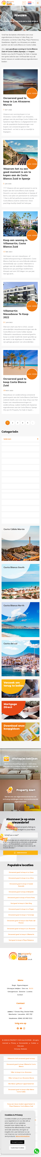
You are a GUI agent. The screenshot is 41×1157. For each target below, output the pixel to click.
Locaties (29, 992)
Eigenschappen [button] (22, 985)
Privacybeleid (15, 844)
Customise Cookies (17, 1148)
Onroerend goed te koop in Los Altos (21, 878)
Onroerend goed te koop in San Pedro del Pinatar (21, 922)
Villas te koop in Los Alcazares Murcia (21, 1078)
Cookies (33, 1043)
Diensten (22, 992)
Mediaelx (24, 1049)
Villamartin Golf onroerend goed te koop (21, 1058)
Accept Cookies (17, 1142)
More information (23, 1136)
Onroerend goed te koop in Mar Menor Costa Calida (21, 1091)
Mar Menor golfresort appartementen (21, 1084)
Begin (14, 985)
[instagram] (23, 1028)
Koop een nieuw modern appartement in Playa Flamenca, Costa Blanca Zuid (21, 1105)
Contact (20, 995)
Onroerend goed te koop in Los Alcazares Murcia (16, 101)
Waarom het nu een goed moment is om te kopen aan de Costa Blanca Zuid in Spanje (17, 173)
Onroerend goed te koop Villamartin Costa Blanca (21, 1065)
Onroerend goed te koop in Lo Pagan (21, 909)
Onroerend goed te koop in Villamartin (21, 934)
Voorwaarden (23, 1043)
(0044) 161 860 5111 (20, 1018)
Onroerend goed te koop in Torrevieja (21, 915)
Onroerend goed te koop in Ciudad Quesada (21, 885)
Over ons (25, 988)
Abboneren (21, 853)
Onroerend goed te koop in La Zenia (21, 872)
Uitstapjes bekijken (14, 988)
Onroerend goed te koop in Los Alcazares (21, 929)
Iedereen (7, 439)
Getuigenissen (13, 992)
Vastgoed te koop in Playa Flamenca (21, 940)
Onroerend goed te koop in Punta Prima (21, 897)
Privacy (13, 1043)
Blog (31, 988)
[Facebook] (17, 1028)
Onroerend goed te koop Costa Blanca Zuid (14, 382)
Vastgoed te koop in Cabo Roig (21, 903)
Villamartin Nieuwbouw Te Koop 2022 (15, 314)
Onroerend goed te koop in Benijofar (21, 892)
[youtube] (20, 1028)
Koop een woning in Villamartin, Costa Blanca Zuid (15, 243)
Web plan (20, 1046)
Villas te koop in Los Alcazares (21, 1072)
